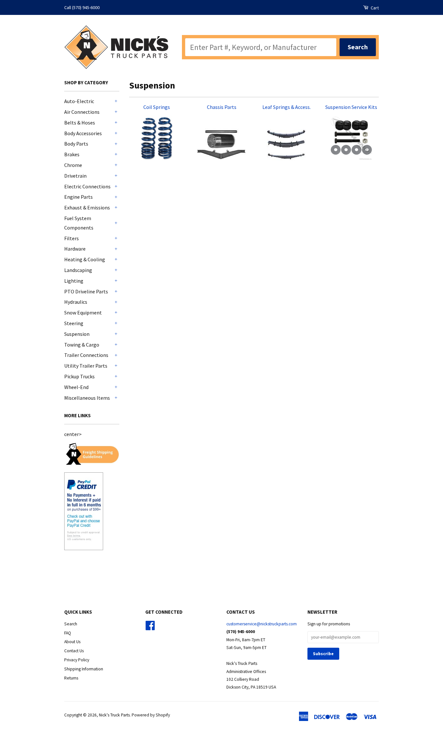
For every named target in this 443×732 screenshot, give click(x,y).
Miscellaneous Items (87, 398)
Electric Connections (87, 186)
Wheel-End (76, 387)
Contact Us (74, 651)
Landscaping (78, 270)
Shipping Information (83, 669)
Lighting (73, 280)
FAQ (67, 633)
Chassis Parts (221, 107)
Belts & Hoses (79, 122)
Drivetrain (75, 175)
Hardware (75, 248)
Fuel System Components (78, 223)
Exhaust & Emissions (87, 207)
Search (70, 624)
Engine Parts (78, 197)
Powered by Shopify (151, 715)
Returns (71, 678)
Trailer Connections (86, 355)
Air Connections (82, 112)
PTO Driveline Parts (86, 291)
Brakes (71, 154)
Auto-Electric (79, 101)
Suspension (77, 334)
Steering (73, 323)
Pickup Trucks (79, 376)
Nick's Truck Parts (114, 715)
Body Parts (76, 143)
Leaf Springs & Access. (286, 107)
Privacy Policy (76, 660)
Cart (374, 8)
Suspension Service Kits (351, 107)
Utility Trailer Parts (85, 365)
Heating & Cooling (84, 259)
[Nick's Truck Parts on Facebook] (150, 628)
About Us (72, 641)
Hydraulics (75, 302)
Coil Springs (156, 107)
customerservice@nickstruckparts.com (261, 624)
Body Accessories (83, 133)
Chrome (73, 165)
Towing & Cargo (81, 344)
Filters (71, 238)
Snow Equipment (83, 312)
